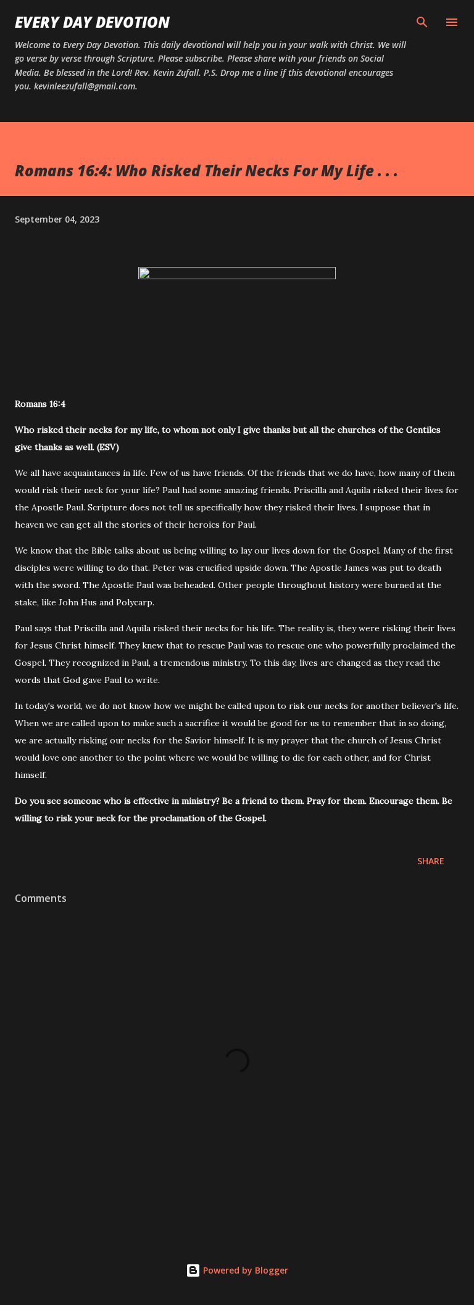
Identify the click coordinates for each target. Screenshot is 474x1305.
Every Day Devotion (92, 22)
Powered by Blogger (244, 1270)
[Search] (422, 22)
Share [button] (430, 861)
